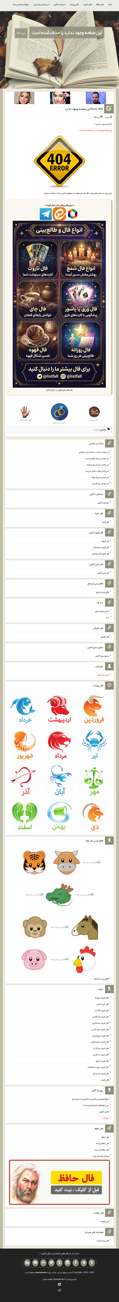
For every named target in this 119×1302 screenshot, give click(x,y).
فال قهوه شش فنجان (100, 553)
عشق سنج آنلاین (102, 655)
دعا (107, 617)
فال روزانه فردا (102, 1240)
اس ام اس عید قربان (100, 483)
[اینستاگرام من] (67, 1262)
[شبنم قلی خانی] (24, 98)
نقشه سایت (47, 1279)
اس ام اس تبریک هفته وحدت (97, 458)
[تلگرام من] (84, 1262)
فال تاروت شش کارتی (100, 1042)
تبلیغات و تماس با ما (21, 4)
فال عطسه (104, 1221)
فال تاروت (87, 4)
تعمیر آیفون (104, 1111)
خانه (110, 4)
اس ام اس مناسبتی (41, 4)
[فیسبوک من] (76, 1262)
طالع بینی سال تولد (101, 978)
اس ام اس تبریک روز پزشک (97, 464)
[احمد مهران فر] (96, 98)
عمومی (96, 429)
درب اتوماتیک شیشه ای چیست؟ (96, 1105)
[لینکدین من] (27, 1262)
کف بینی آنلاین (103, 573)
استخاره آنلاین (59, 4)
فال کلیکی (105, 636)
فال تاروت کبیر (102, 1004)
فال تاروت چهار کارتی (100, 1029)
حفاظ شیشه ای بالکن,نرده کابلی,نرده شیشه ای (90, 1099)
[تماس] (59, 1262)
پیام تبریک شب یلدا (101, 1156)
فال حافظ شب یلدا (101, 1149)
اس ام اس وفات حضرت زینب (97, 471)
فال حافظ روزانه (102, 1143)
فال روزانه (74, 4)
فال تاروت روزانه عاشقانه (98, 1067)
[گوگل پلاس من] (43, 1262)
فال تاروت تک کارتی (101, 1016)
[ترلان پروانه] (60, 98)
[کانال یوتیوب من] (35, 1262)
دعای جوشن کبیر (102, 611)
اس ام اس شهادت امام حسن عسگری (94, 452)
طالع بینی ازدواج (102, 592)
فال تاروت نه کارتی (101, 1048)
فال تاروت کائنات (102, 1010)
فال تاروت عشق (102, 1061)
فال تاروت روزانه (102, 997)
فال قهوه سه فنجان (101, 547)
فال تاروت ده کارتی (101, 1054)
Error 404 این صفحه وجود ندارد (84, 109)
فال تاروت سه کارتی (100, 1023)
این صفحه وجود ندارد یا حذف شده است (67, 32)
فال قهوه (105, 541)
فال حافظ (100, 4)
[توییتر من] (51, 1262)
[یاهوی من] (92, 1262)
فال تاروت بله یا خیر (101, 1073)
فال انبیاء (105, 522)
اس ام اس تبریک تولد (100, 477)
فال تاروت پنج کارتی (100, 1035)
